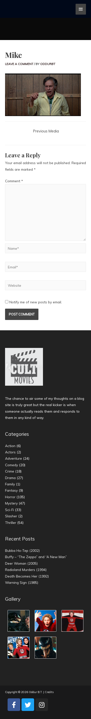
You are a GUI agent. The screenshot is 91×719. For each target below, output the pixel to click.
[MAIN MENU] (81, 9)
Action (10, 446)
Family (10, 484)
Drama (10, 478)
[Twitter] (27, 704)
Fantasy (11, 490)
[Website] (45, 286)
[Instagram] (41, 704)
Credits (49, 692)
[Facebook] (14, 704)
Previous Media (46, 131)
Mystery (11, 503)
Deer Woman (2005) (21, 563)
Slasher (11, 516)
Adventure (13, 458)
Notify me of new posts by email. (35, 302)
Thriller (10, 522)
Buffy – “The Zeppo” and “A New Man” (36, 557)
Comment (14, 181)
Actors (10, 452)
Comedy (11, 465)
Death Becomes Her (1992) (27, 576)
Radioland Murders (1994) (26, 569)
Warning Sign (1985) (21, 582)
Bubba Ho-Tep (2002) (22, 550)
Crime (9, 471)
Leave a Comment (19, 64)
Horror (10, 497)
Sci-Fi (9, 510)
